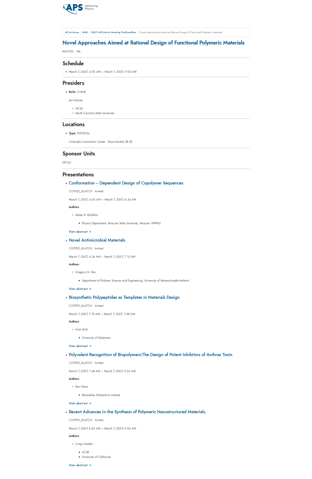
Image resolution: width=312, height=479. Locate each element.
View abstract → (80, 232)
